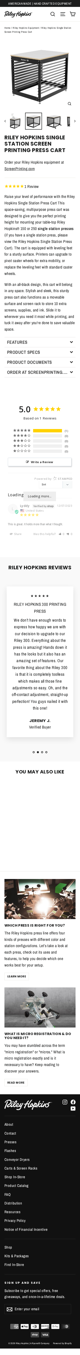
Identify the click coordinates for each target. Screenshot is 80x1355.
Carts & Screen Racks (20, 1168)
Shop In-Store (14, 1176)
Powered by (53, 479)
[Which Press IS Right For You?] (40, 899)
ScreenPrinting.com (19, 168)
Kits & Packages (16, 1255)
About (8, 1124)
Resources (12, 1211)
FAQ (7, 1194)
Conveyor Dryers (17, 1159)
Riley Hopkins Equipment (26, 27)
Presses (10, 1141)
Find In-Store (14, 1264)
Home (7, 27)
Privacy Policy (15, 1220)
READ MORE (16, 1082)
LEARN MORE (16, 976)
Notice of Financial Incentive (26, 1229)
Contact (10, 1133)
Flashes (10, 1150)
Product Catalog (16, 1185)
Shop (8, 1247)
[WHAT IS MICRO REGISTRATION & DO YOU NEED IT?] (40, 1007)
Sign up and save (22, 1282)
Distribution (13, 1203)
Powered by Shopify (62, 1343)
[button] (40, 342)
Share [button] (17, 534)
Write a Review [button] (42, 462)
